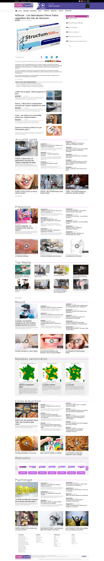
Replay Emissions (39, 537)
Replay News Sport (21, 551)
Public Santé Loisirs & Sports (23, 538)
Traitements (56, 542)
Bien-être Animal (21, 545)
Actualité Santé (38, 540)
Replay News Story (21, 552)
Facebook (73, 537)
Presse (73, 543)
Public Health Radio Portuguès (23, 544)
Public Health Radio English (23, 542)
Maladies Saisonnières (40, 542)
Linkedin (73, 538)
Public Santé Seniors (22, 537)
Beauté (55, 536)
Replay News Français (22, 546)
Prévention (56, 539)
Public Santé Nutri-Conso (22, 541)
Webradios (38, 541)
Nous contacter (38, 539)
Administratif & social (57, 543)
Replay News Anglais (22, 547)
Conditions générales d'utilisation (50, 559)
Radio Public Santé (21, 536)
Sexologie (55, 545)
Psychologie (56, 540)
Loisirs (55, 538)
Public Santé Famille (22, 539)
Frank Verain (29, 20)
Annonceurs (74, 542)
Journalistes (74, 541)
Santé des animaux (57, 546)
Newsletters (74, 539)
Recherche (38, 538)
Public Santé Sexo (21, 540)
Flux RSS (73, 536)
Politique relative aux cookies (76, 559)
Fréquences (38, 536)
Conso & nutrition (57, 537)
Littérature (55, 544)
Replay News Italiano (22, 548)
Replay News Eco (21, 550)
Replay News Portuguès (22, 549)
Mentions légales (41, 559)
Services (73, 540)
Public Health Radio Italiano (23, 543)
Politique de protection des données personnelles (63, 559)
